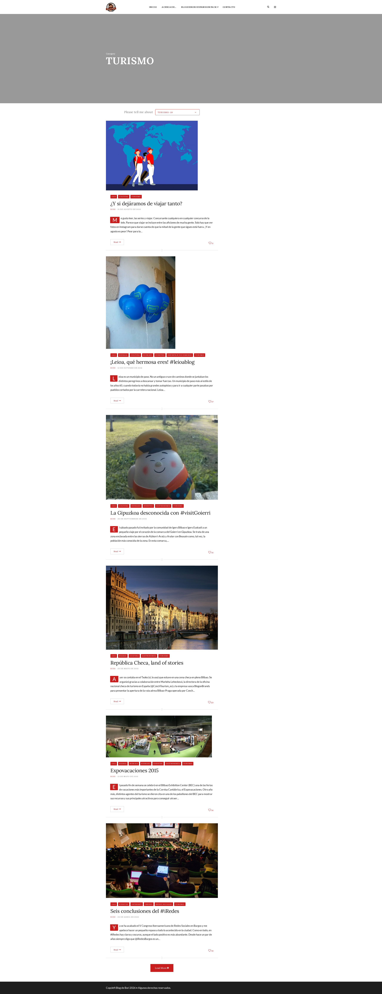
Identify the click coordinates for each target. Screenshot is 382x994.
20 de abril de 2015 (128, 917)
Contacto (229, 6)
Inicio (153, 6)
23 (212, 702)
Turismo (136, 196)
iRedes (148, 904)
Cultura (123, 196)
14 (212, 810)
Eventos (159, 355)
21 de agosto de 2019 (129, 209)
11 (212, 243)
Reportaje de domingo (180, 355)
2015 (114, 355)
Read (116, 242)
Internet (137, 904)
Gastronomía (163, 506)
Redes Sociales (164, 904)
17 (212, 401)
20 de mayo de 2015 (128, 668)
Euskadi (147, 355)
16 (212, 552)
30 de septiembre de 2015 (132, 518)
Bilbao (122, 656)
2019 (114, 196)
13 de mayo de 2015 (128, 776)
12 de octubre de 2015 (130, 368)
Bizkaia (123, 355)
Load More (161, 968)
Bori (113, 209)
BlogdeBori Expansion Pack (199, 6)
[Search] (268, 6)
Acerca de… (169, 6)
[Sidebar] (275, 6)
